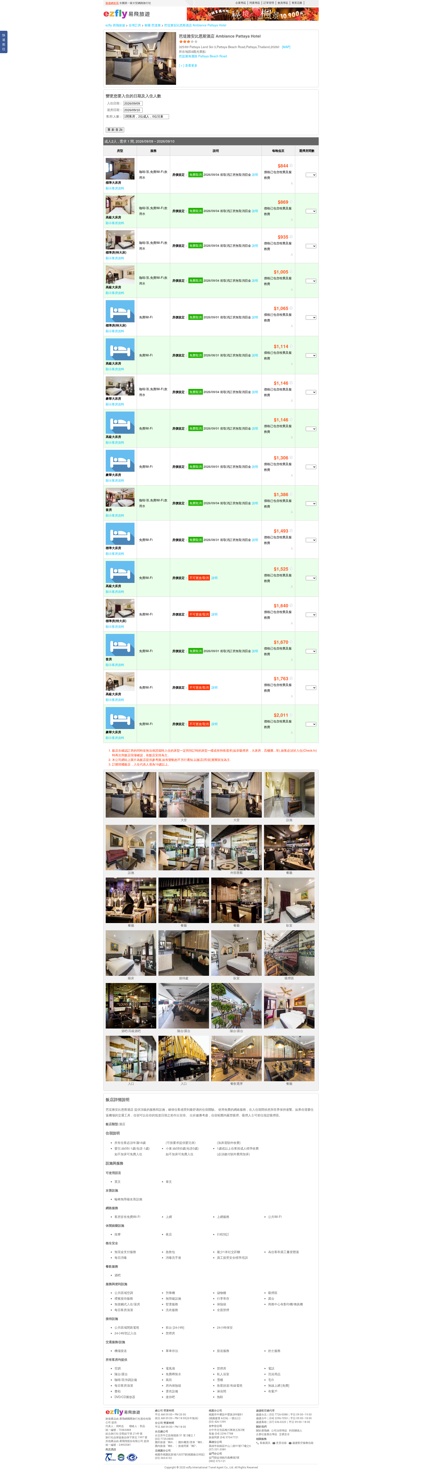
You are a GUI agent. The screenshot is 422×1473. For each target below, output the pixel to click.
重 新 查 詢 (114, 129)
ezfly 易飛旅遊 (115, 25)
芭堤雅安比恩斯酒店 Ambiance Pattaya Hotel (195, 25)
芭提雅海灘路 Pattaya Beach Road (203, 56)
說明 (255, 174)
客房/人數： (114, 116)
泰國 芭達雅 (153, 25)
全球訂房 (135, 25)
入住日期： (114, 103)
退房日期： (114, 109)
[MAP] (286, 47)
